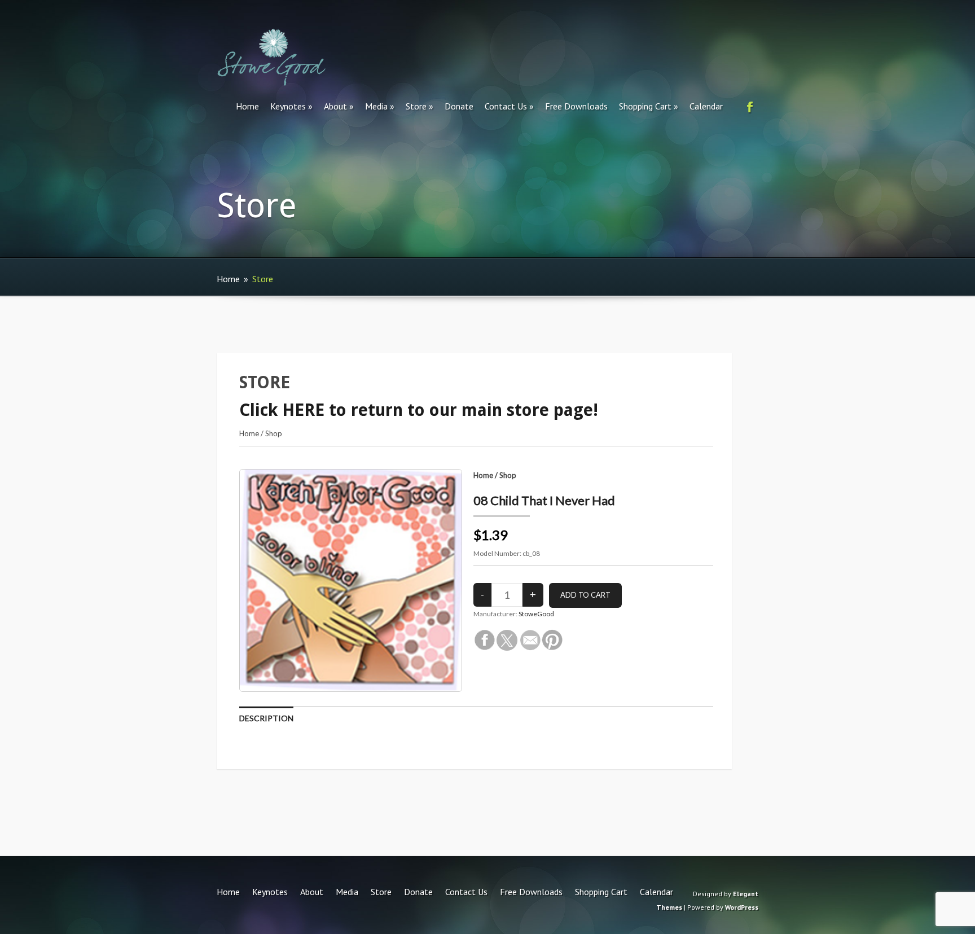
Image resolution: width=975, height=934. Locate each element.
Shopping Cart (645, 106)
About (335, 106)
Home (247, 106)
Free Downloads (576, 106)
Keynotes (288, 106)
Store (416, 106)
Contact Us (506, 106)
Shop (273, 433)
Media (376, 106)
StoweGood (536, 613)
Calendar (706, 106)
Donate (459, 106)
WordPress (741, 907)
